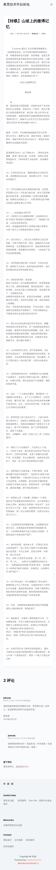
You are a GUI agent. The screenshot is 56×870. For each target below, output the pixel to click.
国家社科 (43, 800)
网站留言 (7, 840)
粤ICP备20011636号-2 (28, 863)
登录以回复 (26, 700)
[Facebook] (4, 784)
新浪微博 (22, 800)
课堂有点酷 (8, 800)
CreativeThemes (33, 860)
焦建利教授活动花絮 (12, 825)
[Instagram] (12, 784)
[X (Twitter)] (8, 784)
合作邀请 (18, 840)
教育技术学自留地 (16, 4)
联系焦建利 (8, 846)
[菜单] (51, 4)
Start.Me (33, 800)
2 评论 (43, 34)
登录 (26, 766)
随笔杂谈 (35, 34)
